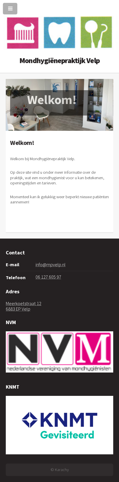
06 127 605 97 (48, 277)
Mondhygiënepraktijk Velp (59, 61)
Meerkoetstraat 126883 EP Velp (23, 306)
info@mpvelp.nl (51, 264)
